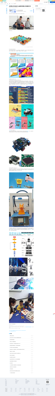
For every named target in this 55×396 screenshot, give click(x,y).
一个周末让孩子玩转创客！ (12, 372)
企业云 (20, 389)
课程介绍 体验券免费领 (12, 355)
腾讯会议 (16, 389)
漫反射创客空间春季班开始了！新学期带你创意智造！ (15, 345)
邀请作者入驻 (16, 381)
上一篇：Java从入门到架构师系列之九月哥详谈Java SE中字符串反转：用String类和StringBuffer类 (17, 330)
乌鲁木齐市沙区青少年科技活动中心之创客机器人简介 (15, 353)
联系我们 (36, 382)
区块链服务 (20, 388)
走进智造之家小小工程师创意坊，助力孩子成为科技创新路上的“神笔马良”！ (17, 349)
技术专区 (6, 385)
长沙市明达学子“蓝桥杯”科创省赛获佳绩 (14, 347)
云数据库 (33, 388)
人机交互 (30, 229)
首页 (1, 3)
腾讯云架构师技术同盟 (27, 381)
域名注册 (11, 388)
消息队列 (24, 388)
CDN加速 (25, 389)
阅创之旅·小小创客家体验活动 (13, 341)
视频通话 (29, 389)
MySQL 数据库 (38, 389)
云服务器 (16, 388)
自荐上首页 (16, 382)
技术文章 (6, 380)
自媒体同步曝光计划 (17, 380)
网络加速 (29, 388)
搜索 (48, 3)
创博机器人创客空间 (12, 335)
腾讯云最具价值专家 (27, 380)
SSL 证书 (42, 389)
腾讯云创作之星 (27, 382)
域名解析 (38, 388)
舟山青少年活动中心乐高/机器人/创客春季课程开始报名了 (15, 337)
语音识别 (47, 389)
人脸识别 (11, 389)
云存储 (42, 388)
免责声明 (36, 381)
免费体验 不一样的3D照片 (12, 351)
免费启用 (31, 10)
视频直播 (47, 388)
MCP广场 (15, 3)
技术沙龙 (6, 382)
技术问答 (6, 381)
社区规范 (36, 380)
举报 (33, 7)
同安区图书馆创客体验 (12, 339)
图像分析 (33, 389)
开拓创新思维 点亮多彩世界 (12, 357)
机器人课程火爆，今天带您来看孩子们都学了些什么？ (15, 343)
